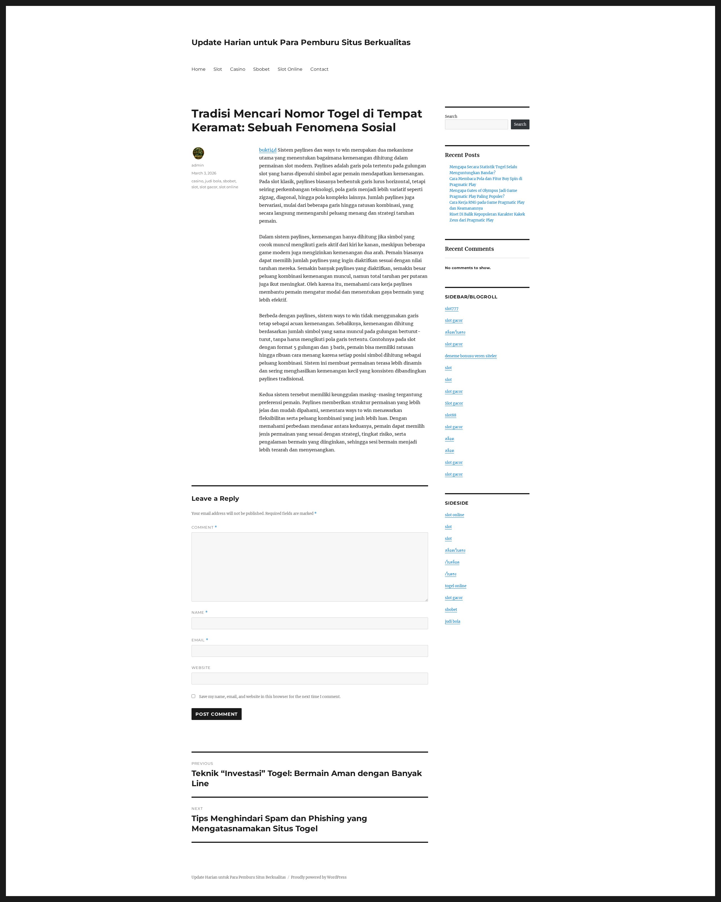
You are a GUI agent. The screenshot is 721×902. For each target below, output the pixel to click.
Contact (319, 69)
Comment (204, 527)
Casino (237, 69)
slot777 (452, 308)
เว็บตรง (450, 574)
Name (200, 612)
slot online (228, 187)
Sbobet (261, 69)
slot (195, 187)
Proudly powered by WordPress (319, 877)
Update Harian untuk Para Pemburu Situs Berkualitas (301, 42)
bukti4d (268, 150)
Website (201, 667)
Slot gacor (454, 403)
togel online (455, 586)
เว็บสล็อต (452, 562)
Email (200, 640)
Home (199, 69)
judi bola (213, 181)
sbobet (229, 181)
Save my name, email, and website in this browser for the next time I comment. (270, 696)
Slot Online (290, 69)
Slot (217, 69)
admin (198, 165)
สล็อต (449, 438)
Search (451, 116)
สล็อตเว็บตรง (455, 332)
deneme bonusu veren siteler (471, 356)
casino (197, 181)
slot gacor (208, 187)
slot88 (450, 415)
